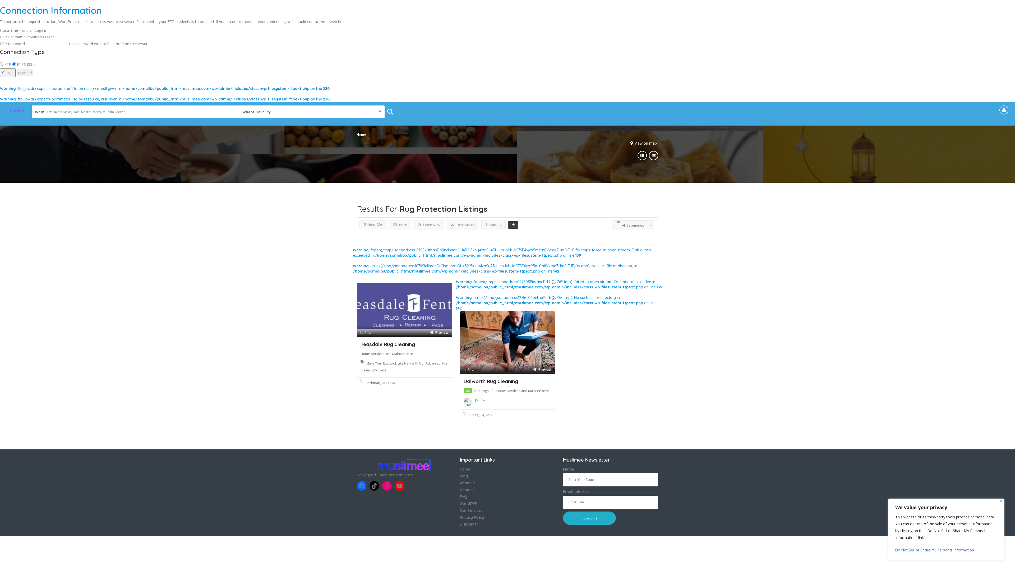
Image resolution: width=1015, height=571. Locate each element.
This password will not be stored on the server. (74, 43)
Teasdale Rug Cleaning (388, 344)
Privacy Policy (472, 517)
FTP (7, 64)
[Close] (1001, 501)
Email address (576, 491)
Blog (464, 476)
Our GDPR (468, 503)
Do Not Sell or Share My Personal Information (934, 550)
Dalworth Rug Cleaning (491, 381)
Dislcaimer (469, 524)
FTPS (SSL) (26, 64)
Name (568, 469)
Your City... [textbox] (264, 111)
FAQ (463, 496)
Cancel (7, 72)
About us (468, 483)
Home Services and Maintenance (387, 353)
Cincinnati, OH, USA (380, 382)
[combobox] (311, 112)
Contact (467, 489)
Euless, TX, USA (480, 414)
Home (361, 134)
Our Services (471, 510)
